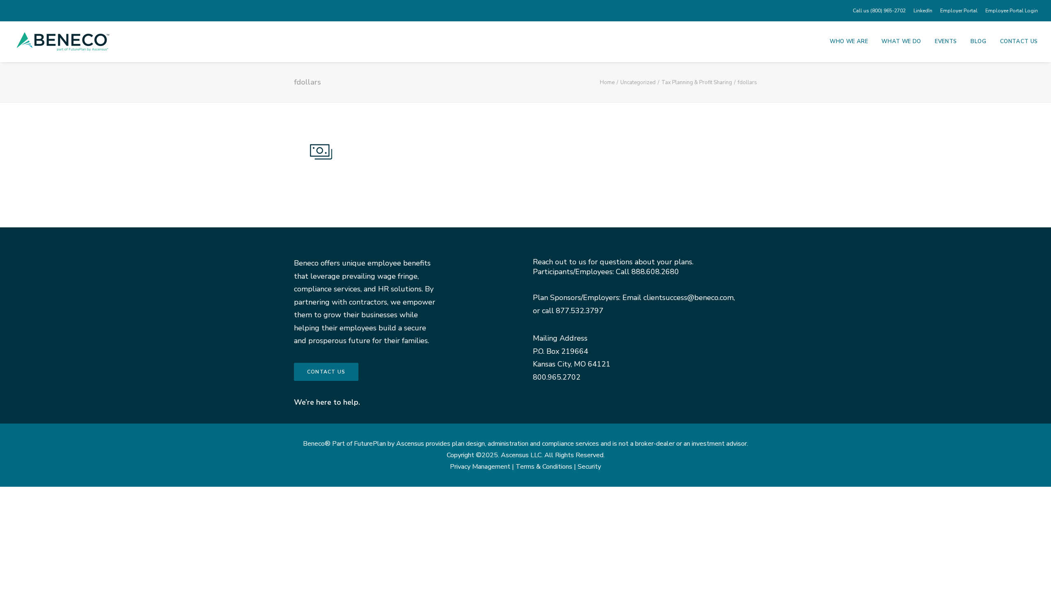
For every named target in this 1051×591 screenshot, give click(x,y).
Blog (979, 41)
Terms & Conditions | (547, 466)
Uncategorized (638, 82)
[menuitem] (881, 10)
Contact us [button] (326, 372)
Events (946, 41)
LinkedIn (922, 10)
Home (607, 82)
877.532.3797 (580, 311)
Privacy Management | (483, 466)
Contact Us (1019, 41)
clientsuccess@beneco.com (688, 297)
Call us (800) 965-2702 (879, 10)
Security (589, 466)
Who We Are (849, 41)
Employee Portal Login (1011, 10)
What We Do (901, 41)
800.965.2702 (557, 377)
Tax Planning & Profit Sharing (696, 82)
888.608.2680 (655, 272)
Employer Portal (959, 10)
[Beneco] (63, 41)
